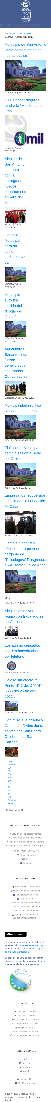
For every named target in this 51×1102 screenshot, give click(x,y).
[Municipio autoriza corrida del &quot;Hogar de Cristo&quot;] (15, 329)
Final (10, 803)
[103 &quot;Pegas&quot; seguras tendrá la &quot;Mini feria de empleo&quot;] (25, 131)
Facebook (27, 1063)
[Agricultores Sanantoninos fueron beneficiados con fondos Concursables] (15, 388)
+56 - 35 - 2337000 (27, 1012)
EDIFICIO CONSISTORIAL (26, 1019)
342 (10, 787)
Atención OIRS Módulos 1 (25, 1031)
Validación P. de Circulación (26, 906)
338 (10, 774)
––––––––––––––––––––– (25, 1075)
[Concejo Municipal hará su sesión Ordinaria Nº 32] (15, 274)
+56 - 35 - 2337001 (27, 1015)
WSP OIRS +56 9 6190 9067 (27, 1035)
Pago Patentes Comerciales (26, 891)
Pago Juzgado (27, 899)
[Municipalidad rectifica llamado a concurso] (20, 427)
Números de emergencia (30, 945)
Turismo (27, 863)
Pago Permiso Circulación (27, 887)
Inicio (10, 761)
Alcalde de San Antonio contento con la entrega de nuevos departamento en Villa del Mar (16, 181)
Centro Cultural (27, 855)
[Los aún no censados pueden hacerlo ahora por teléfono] (11, 666)
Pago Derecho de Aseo (27, 895)
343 (10, 790)
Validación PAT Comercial (27, 910)
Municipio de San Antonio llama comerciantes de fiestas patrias (25, 50)
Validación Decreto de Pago (26, 903)
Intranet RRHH (27, 1079)
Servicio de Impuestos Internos (26, 834)
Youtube (27, 1071)
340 (10, 781)
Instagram (27, 1067)
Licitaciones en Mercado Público (26, 838)
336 (10, 768)
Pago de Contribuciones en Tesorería (26, 842)
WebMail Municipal (27, 1083)
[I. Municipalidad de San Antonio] (25, 5)
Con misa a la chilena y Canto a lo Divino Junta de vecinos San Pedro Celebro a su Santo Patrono (24, 731)
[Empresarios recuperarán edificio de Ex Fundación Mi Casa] (20, 522)
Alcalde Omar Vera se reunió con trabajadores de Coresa (24, 616)
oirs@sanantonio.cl (27, 1027)
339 (10, 777)
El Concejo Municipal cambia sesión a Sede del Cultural (23, 453)
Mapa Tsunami (17, 934)
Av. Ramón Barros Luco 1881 (25, 1023)
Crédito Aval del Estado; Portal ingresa (26, 846)
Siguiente (12, 800)
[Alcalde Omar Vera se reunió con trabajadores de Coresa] (11, 631)
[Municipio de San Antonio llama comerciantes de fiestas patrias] (25, 75)
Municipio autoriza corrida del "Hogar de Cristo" (13, 306)
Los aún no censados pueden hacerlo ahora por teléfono (23, 650)
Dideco (26, 859)
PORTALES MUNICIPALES (25, 851)
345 (10, 797)
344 (10, 794)
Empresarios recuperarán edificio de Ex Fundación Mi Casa (25, 500)
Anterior (12, 765)
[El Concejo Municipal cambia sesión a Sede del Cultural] (20, 474)
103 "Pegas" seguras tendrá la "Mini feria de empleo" (23, 105)
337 (10, 771)
